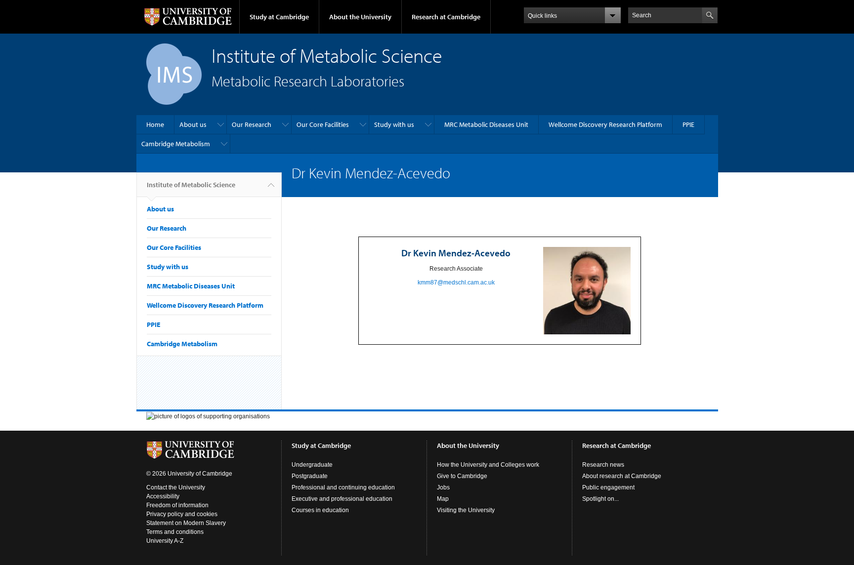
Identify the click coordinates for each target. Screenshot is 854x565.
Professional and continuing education (343, 487)
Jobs (443, 487)
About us (193, 124)
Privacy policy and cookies (181, 514)
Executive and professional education (342, 498)
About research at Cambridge (621, 476)
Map (443, 498)
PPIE (688, 124)
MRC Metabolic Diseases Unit (486, 124)
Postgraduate (310, 476)
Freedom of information (177, 505)
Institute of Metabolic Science (191, 184)
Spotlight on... (600, 498)
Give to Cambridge (462, 476)
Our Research (251, 124)
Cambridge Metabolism (175, 143)
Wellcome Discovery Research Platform (605, 124)
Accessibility (162, 496)
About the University (360, 16)
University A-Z (164, 540)
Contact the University (175, 487)
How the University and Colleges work (488, 464)
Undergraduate (312, 464)
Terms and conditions (175, 531)
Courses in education (320, 510)
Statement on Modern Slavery (186, 523)
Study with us (394, 124)
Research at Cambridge (446, 16)
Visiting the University (466, 510)
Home (155, 124)
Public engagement (608, 487)
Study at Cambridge (279, 16)
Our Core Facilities (323, 124)
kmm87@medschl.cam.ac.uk (456, 282)
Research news (603, 464)
